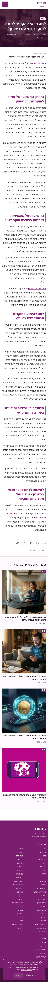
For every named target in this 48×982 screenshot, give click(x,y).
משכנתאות (19, 888)
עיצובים (20, 906)
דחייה (18, 975)
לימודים (43, 881)
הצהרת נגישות (41, 957)
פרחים (43, 917)
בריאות (43, 863)
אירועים (43, 852)
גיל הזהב (43, 866)
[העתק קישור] (17, 543)
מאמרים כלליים (17, 881)
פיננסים (20, 913)
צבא (21, 917)
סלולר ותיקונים (17, 902)
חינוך (44, 874)
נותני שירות (42, 899)
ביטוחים (20, 852)
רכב (21, 920)
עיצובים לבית (41, 910)
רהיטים (43, 920)
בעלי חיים (19, 856)
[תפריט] (5, 4)
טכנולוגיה (19, 874)
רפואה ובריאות (40, 924)
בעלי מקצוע (41, 859)
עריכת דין (42, 913)
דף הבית (43, 54)
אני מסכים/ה (31, 975)
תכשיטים (42, 931)
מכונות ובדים (41, 888)
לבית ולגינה (19, 877)
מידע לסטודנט (18, 884)
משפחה (20, 892)
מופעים (43, 884)
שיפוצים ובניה (41, 928)
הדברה (43, 870)
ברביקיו (20, 859)
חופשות (20, 870)
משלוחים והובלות (40, 892)
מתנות (43, 895)
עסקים (20, 910)
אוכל (44, 848)
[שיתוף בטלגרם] (24, 543)
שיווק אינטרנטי (17, 924)
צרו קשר (43, 946)
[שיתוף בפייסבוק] (31, 543)
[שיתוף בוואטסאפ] (37, 543)
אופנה (21, 848)
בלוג (44, 856)
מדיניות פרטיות (40, 949)
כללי (42, 19)
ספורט (43, 906)
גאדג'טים (20, 863)
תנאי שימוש (41, 953)
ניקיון (21, 899)
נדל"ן (21, 895)
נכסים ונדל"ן (41, 902)
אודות (44, 942)
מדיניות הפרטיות (26, 970)
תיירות (20, 928)
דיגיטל (20, 866)
